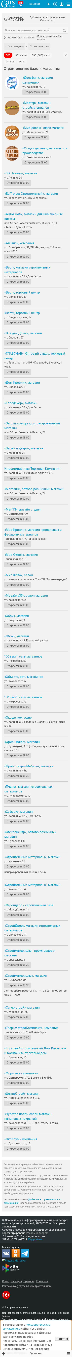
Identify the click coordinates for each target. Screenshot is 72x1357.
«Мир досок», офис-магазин (43, 128)
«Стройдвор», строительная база (28, 905)
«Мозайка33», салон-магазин (26, 595)
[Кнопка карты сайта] (68, 4)
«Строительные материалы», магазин (32, 857)
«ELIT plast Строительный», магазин (31, 194)
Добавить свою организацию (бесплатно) (47, 19)
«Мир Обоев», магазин (21, 555)
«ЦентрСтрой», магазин (22, 1094)
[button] (14, 46)
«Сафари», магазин (18, 812)
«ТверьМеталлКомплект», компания (31, 1028)
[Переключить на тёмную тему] (49, 4)
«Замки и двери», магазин (23, 448)
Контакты (42, 1281)
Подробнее (35, 1239)
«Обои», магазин (16, 616)
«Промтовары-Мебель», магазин (28, 766)
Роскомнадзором (37, 1233)
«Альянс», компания (19, 243)
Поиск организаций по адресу (49, 38)
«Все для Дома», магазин (23, 333)
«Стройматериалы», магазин (25, 976)
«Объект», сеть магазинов (23, 677)
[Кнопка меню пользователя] (61, 4)
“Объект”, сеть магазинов (23, 656)
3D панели (21, 55)
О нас (5, 1281)
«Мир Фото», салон (18, 575)
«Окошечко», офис (18, 717)
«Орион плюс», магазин (22, 742)
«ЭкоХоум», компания (20, 1139)
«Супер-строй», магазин (22, 1007)
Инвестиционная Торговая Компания (32, 469)
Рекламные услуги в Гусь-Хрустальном (26, 1286)
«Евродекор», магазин (20, 403)
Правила (28, 1281)
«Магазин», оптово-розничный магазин (33, 489)
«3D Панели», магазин (20, 173)
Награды (16, 1281)
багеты (10, 61)
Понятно (62, 1339)
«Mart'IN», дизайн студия (22, 509)
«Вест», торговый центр (22, 292)
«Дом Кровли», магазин (22, 382)
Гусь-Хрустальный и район (20, 37)
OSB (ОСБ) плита (41, 55)
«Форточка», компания (21, 1073)
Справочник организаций (14, 19)
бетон (22, 61)
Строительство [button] (39, 46)
